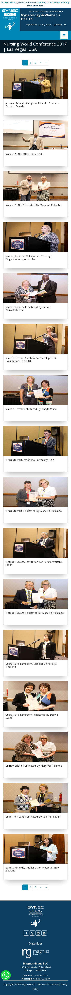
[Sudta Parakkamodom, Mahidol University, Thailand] (35, 644)
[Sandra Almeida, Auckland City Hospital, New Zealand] (35, 848)
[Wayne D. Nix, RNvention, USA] (35, 135)
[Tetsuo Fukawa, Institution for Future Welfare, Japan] (35, 542)
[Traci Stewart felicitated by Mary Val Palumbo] (35, 491)
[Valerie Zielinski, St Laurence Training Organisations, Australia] (35, 237)
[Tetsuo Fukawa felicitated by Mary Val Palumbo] (35, 593)
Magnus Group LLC (35, 963)
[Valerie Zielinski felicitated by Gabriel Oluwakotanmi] (35, 287)
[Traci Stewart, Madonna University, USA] (35, 440)
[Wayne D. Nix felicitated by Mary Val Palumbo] (35, 186)
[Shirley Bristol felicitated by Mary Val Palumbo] (35, 746)
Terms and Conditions (48, 984)
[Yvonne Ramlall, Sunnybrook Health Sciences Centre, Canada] (35, 84)
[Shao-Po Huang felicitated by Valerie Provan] (35, 797)
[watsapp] (6, 974)
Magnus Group (28, 984)
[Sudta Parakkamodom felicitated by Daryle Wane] (35, 695)
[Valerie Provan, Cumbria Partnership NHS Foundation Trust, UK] (35, 338)
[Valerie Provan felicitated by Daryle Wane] (35, 389)
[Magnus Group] (35, 953)
